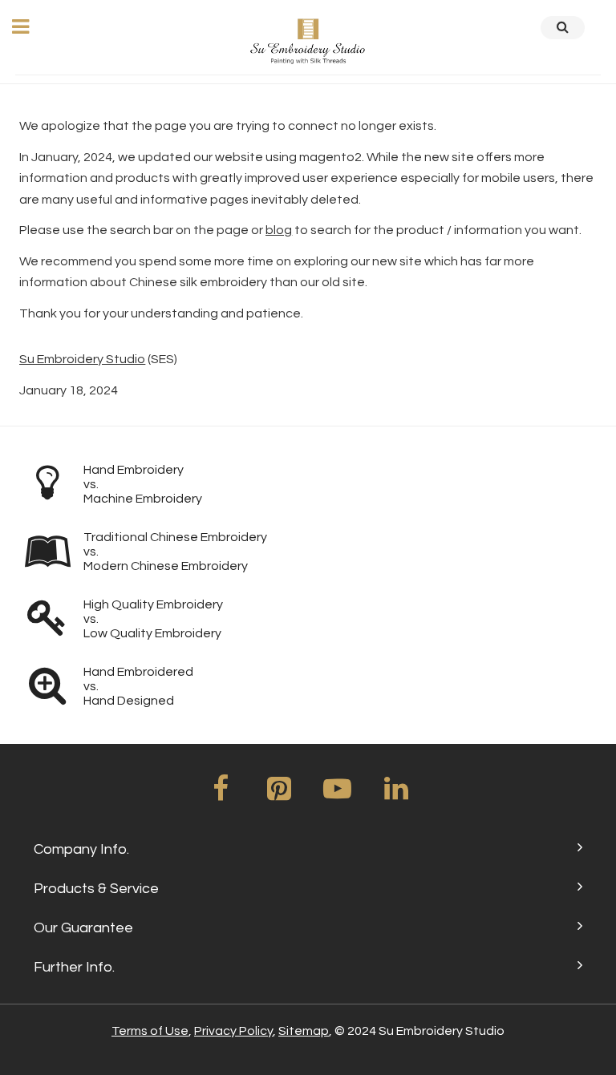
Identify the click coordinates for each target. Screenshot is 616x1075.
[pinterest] (279, 794)
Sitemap (303, 1030)
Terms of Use (149, 1030)
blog (278, 230)
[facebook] (220, 794)
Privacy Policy (233, 1030)
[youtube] (338, 794)
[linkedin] (396, 794)
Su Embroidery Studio (82, 359)
